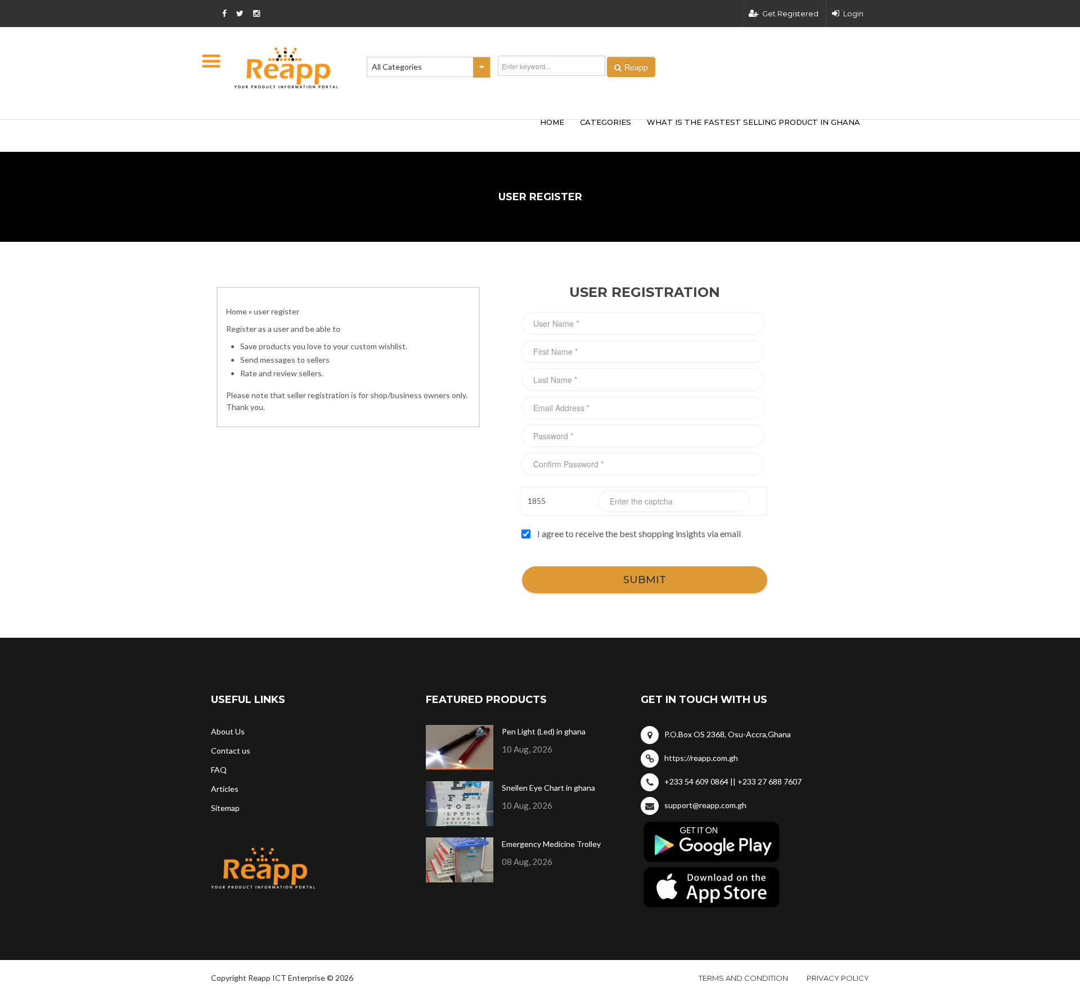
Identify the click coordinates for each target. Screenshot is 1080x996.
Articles (224, 789)
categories (605, 122)
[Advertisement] (377, 134)
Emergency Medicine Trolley (551, 844)
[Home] (286, 67)
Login (853, 13)
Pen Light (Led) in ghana (544, 731)
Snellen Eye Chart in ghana (548, 787)
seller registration (318, 395)
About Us (228, 731)
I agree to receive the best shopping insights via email (639, 533)
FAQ (219, 769)
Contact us (230, 750)
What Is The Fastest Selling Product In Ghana (753, 122)
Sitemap (225, 808)
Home (236, 311)
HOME (552, 122)
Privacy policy (838, 978)
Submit (644, 580)
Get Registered (790, 13)
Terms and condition (743, 978)
